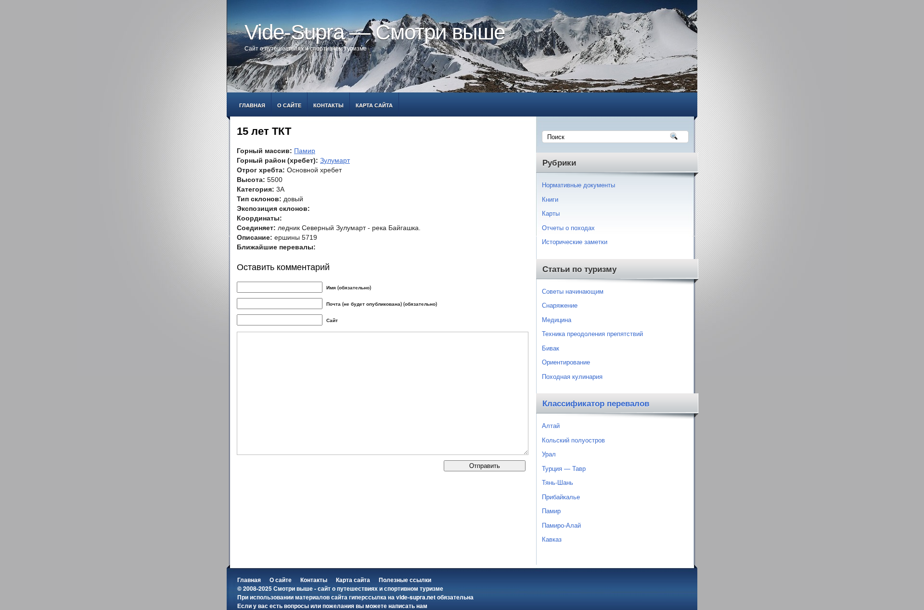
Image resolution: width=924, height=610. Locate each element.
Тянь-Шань (557, 482)
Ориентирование (566, 361)
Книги (550, 199)
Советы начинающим (572, 291)
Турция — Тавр (564, 468)
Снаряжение (560, 305)
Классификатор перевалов (595, 403)
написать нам (407, 605)
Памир (304, 151)
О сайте (289, 105)
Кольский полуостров (573, 439)
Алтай (551, 425)
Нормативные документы (578, 184)
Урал (549, 453)
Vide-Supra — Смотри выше (374, 32)
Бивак (550, 347)
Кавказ (552, 539)
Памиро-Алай (561, 525)
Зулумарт (335, 160)
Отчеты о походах (568, 227)
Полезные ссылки (405, 579)
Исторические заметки (574, 241)
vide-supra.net (416, 597)
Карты (551, 213)
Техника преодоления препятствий (592, 333)
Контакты (328, 105)
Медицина (556, 319)
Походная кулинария (572, 376)
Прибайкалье (561, 496)
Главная (252, 105)
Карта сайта (374, 105)
